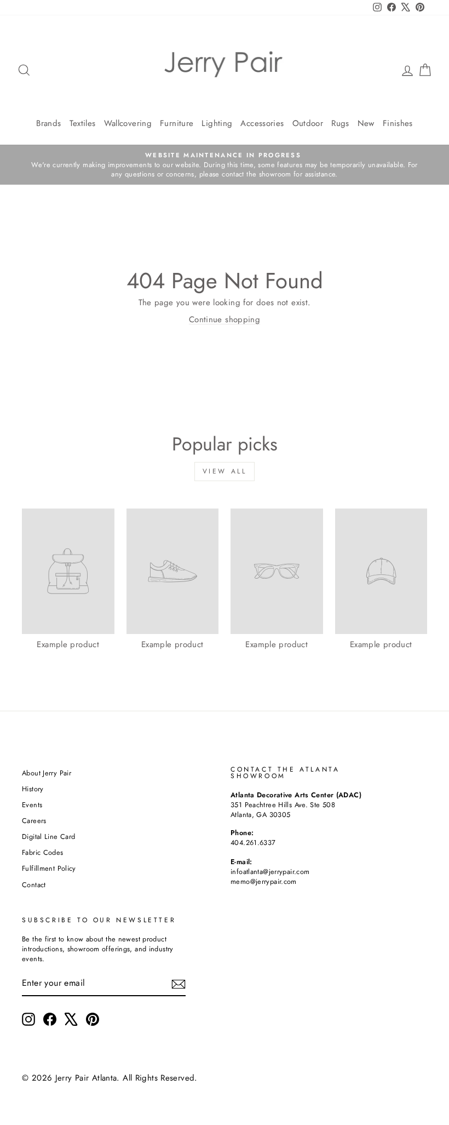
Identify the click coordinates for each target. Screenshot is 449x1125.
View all (225, 471)
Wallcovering (128, 123)
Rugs (340, 123)
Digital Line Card (48, 836)
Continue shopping (224, 319)
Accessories (262, 123)
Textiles (83, 123)
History (33, 789)
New (366, 123)
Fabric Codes (43, 852)
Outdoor (308, 123)
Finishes (398, 123)
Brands (48, 123)
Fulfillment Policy (49, 868)
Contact (34, 885)
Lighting (217, 123)
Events (32, 805)
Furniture (176, 123)
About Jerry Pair (46, 773)
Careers (34, 820)
